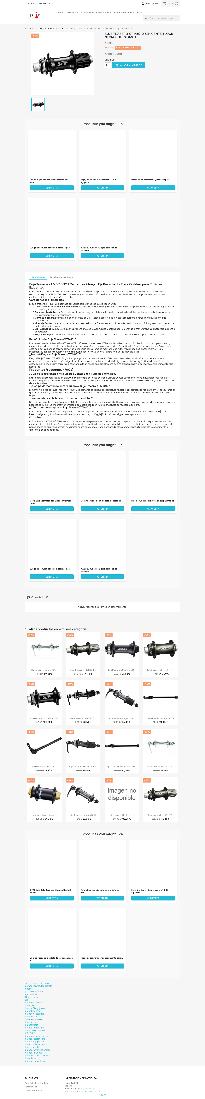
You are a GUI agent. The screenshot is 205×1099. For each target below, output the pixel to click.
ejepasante (31, 994)
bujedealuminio (33, 1019)
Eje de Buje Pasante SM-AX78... (160, 718)
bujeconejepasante (35, 1041)
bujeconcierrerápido (36, 1044)
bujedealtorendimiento (37, 1036)
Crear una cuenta (33, 1090)
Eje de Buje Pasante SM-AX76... (122, 766)
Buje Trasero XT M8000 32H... (83, 718)
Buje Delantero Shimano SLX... (122, 670)
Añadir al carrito (128, 65)
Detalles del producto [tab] (61, 277)
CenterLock (31, 997)
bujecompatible (33, 1047)
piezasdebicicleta (34, 991)
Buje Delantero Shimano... (44, 815)
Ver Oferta (52, 187)
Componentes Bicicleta (96, 12)
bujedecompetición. (36, 1061)
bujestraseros (33, 1010)
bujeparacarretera (35, 1038)
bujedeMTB (31, 1016)
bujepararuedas (33, 1052)
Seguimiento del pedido (36, 1083)
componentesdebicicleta (38, 985)
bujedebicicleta (33, 1002)
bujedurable (31, 1024)
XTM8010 (30, 1033)
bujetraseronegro (35, 1030)
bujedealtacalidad (34, 1013)
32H (27, 999)
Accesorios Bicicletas (128, 12)
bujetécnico (31, 1058)
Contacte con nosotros (37, 3)
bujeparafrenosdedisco (38, 1049)
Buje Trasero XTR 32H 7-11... (83, 670)
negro (28, 988)
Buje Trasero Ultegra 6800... (121, 718)
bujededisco (31, 1022)
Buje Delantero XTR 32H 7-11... (160, 670)
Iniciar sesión (31, 1086)
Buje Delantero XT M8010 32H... (44, 718)
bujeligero (30, 1005)
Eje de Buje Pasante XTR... (44, 766)
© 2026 (102, 1095)
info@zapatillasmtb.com (88, 1091)
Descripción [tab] (38, 277)
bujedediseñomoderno (37, 1055)
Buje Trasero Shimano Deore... (83, 766)
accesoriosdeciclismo (37, 983)
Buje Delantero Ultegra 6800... (83, 815)
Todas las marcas (66, 12)
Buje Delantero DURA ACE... (44, 670)
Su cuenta (31, 1078)
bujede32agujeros (35, 1008)
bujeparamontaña (34, 1027)
